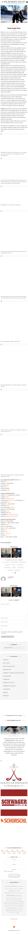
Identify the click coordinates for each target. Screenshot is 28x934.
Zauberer (11, 577)
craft (20, 888)
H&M (7, 485)
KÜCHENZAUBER (7, 676)
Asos (7, 503)
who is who (14, 912)
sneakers (14, 567)
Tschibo (12, 507)
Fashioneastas (23, 562)
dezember (19, 893)
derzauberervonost (9, 893)
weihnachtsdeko (19, 908)
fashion (7, 562)
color (17, 888)
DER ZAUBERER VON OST (15, 1)
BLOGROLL (5, 692)
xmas (18, 912)
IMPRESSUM (6, 695)
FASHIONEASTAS (14, 26)
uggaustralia (21, 567)
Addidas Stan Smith (9, 498)
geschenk (15, 899)
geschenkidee (7, 901)
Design (15, 893)
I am (6, 535)
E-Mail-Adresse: (14, 869)
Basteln (6, 888)
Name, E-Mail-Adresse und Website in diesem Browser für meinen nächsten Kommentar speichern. (12, 632)
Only (20, 479)
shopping (9, 906)
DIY (22, 893)
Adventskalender (12, 886)
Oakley (8, 490)
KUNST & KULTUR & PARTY (9, 666)
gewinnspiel (20, 902)
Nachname (14, 864)
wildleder (10, 570)
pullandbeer (7, 567)
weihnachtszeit (19, 910)
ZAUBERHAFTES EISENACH (9, 686)
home (9, 903)
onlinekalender (21, 905)
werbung (11, 912)
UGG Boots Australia (13, 514)
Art (23, 886)
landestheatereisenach (11, 905)
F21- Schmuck (7, 533)
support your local (14, 906)
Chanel (7, 486)
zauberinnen (17, 570)
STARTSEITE (6, 659)
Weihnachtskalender (11, 910)
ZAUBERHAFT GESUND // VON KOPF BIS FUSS (13, 673)
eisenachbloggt (18, 895)
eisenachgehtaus (9, 898)
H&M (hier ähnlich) (12, 500)
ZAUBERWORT (6, 679)
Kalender (12, 903)
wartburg (6, 908)
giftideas (5, 903)
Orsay (6, 495)
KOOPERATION (6, 689)
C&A (23, 500)
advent (6, 886)
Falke (8, 502)
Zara (7, 522)
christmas (14, 888)
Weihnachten (12, 908)
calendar (10, 888)
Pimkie (7, 511)
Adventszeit (19, 886)
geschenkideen (13, 901)
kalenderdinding (17, 903)
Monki (5, 531)
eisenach (10, 895)
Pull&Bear (7, 528)
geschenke (19, 899)
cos (3, 562)
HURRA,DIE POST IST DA (8, 682)
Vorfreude (20, 906)
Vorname (14, 859)
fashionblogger (14, 562)
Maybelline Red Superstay (12, 516)
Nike (6, 481)
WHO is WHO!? (6, 663)
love (16, 905)
